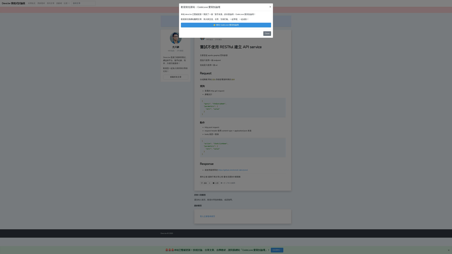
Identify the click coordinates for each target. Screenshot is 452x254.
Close (267, 33)
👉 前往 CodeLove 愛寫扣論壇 (226, 25)
